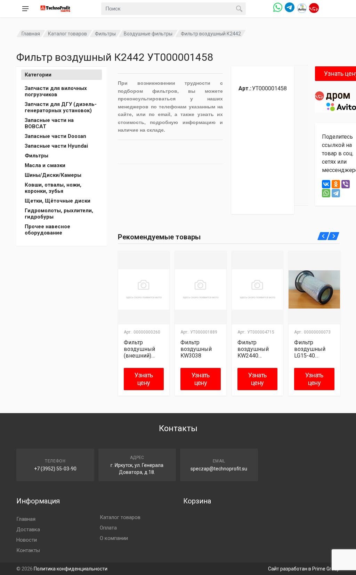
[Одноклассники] (336, 184)
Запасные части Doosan (55, 136)
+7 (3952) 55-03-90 (55, 468)
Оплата (108, 528)
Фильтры (105, 33)
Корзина (197, 501)
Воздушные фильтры (148, 33)
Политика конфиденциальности (70, 569)
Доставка (28, 529)
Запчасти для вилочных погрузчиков (56, 91)
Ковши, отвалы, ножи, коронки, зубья (53, 188)
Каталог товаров (67, 33)
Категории (38, 75)
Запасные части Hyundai (56, 146)
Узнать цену (144, 378)
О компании (114, 538)
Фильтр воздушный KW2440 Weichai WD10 (255, 349)
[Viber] (345, 184)
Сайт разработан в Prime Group (304, 569)
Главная (31, 33)
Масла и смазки (45, 165)
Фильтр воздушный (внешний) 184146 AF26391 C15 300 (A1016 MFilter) (140, 349)
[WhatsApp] (326, 193)
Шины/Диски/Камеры (53, 175)
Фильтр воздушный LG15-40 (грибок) (309, 349)
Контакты (28, 550)
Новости (26, 540)
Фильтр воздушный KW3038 (196, 349)
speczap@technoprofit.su (219, 468)
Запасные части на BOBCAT (49, 123)
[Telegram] (336, 193)
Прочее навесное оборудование (47, 229)
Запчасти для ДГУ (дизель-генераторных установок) (61, 107)
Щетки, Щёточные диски (57, 201)
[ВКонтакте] (326, 184)
